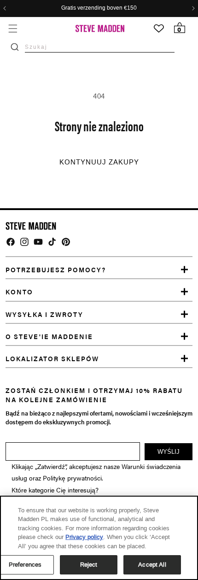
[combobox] (100, 47)
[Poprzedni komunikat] (4, 8)
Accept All (152, 564)
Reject (89, 564)
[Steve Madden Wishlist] (159, 28)
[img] (11, 242)
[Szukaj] (15, 47)
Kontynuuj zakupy (99, 162)
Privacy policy (84, 537)
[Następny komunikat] (193, 8)
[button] (13, 28)
